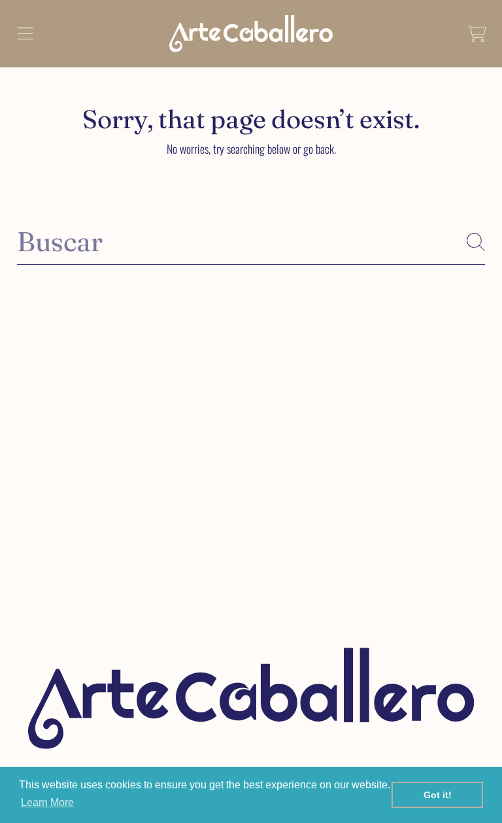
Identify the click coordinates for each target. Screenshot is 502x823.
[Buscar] (476, 242)
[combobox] (250, 241)
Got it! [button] (438, 795)
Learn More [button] (47, 802)
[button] (25, 33)
